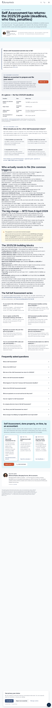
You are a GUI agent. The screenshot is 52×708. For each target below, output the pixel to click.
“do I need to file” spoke (8, 205)
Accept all (9, 701)
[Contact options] (45, 2)
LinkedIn (15, 484)
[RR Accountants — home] (8, 2)
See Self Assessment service (10, 458)
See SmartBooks (39, 459)
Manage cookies (34, 700)
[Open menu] (48, 2)
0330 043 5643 (22, 464)
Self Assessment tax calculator (17, 207)
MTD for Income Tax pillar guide (23, 227)
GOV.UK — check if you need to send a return (18, 174)
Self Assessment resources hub (12, 297)
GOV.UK (15, 67)
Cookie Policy (7, 704)
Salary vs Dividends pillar (8, 258)
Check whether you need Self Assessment (13, 158)
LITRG (32, 174)
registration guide (28, 158)
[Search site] (41, 2)
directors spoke (20, 182)
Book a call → (4, 495)
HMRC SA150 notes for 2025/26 (15, 160)
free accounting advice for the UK (25, 299)
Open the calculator (25, 459)
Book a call (42, 81)
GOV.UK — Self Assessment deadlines (12, 119)
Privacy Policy (14, 704)
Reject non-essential (21, 701)
